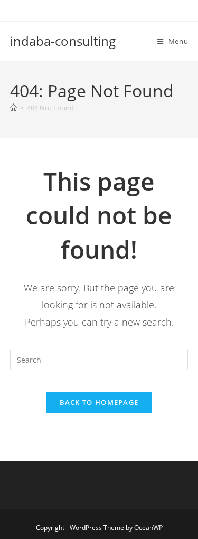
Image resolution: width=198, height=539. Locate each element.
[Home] (13, 107)
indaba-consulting (63, 41)
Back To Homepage (99, 402)
